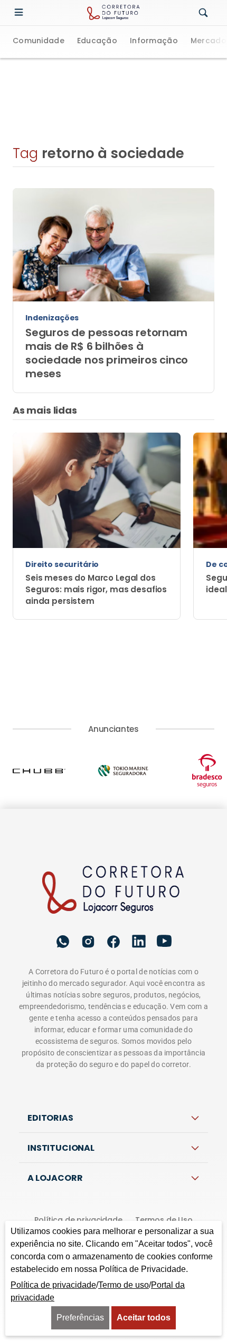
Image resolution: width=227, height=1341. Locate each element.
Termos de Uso (164, 1220)
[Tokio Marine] (139, 770)
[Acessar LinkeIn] (138, 941)
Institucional (60, 1148)
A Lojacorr (54, 1178)
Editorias (50, 1118)
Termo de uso (123, 1284)
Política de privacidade (78, 1220)
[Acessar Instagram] (88, 941)
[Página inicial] (113, 890)
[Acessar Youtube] (164, 941)
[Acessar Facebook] (113, 941)
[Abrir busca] (203, 13)
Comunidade (38, 41)
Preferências (80, 1317)
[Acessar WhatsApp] (62, 941)
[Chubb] (55, 771)
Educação (97, 41)
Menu (21, 12)
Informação (154, 41)
